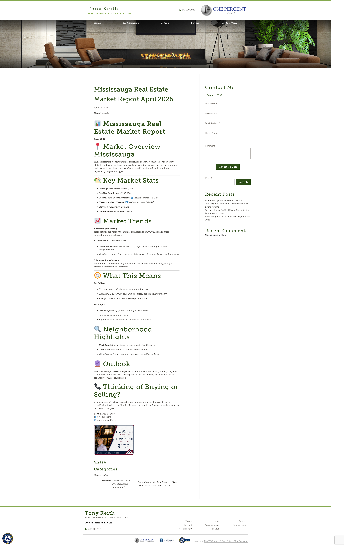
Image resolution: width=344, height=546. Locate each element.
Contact (188, 525)
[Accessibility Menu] (8, 538)
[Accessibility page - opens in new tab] (184, 541)
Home (97, 23)
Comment (210, 145)
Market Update (101, 113)
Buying (195, 23)
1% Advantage (131, 23)
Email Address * (212, 123)
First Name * (211, 103)
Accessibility (185, 529)
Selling (165, 23)
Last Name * (211, 113)
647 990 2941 (188, 10)
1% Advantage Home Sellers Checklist (224, 200)
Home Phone (211, 133)
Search (208, 177)
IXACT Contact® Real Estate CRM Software (226, 541)
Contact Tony (229, 23)
